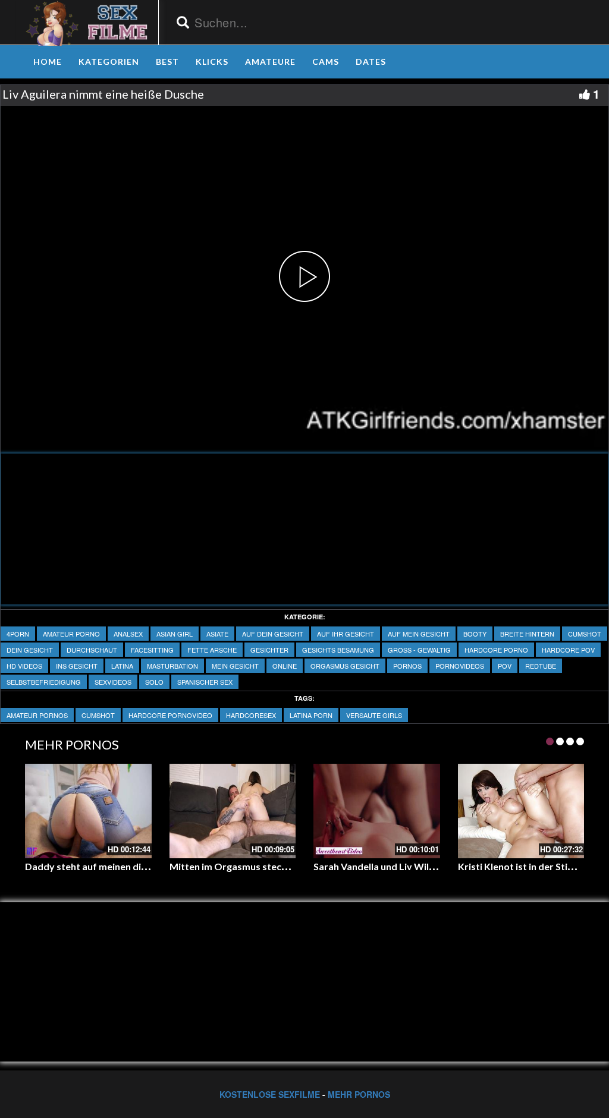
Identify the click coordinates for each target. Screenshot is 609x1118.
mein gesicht (235, 665)
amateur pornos (37, 715)
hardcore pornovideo (170, 715)
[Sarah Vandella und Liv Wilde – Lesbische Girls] (376, 811)
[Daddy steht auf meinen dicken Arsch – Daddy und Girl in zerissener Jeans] (88, 811)
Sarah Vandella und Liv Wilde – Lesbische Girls (414, 866)
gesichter (269, 649)
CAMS (325, 61)
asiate (217, 633)
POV (504, 665)
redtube (540, 665)
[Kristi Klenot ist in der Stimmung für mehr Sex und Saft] (521, 811)
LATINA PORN (311, 715)
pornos (407, 665)
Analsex (128, 633)
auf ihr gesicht (345, 633)
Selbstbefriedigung (44, 681)
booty (474, 633)
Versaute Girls (374, 715)
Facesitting (152, 649)
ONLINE (284, 665)
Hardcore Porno (496, 649)
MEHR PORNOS (359, 1094)
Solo (154, 681)
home (47, 61)
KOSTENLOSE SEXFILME (269, 1094)
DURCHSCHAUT (92, 649)
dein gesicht (30, 649)
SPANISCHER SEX (205, 681)
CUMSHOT (98, 715)
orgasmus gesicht (344, 665)
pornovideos (459, 665)
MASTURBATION (172, 665)
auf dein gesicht (272, 633)
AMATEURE (270, 61)
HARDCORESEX (251, 715)
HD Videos (24, 665)
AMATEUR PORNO (71, 633)
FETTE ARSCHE (212, 649)
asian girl (174, 633)
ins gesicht (77, 665)
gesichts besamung (338, 649)
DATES (371, 61)
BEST (167, 61)
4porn (18, 633)
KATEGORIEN (109, 61)
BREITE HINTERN (527, 633)
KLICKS (212, 61)
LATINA (122, 665)
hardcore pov (568, 649)
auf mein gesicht (419, 633)
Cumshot (584, 633)
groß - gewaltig (419, 649)
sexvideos (113, 681)
